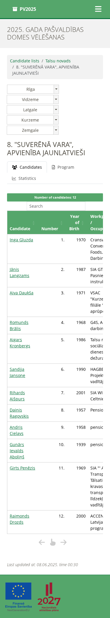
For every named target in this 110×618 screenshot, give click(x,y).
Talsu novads (58, 61)
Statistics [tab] (27, 178)
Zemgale (30, 130)
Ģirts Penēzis (22, 468)
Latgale (30, 109)
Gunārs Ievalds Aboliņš (17, 451)
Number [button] (49, 228)
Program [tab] (65, 167)
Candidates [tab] (31, 167)
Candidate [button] (20, 228)
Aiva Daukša (21, 293)
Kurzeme (30, 120)
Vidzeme (30, 99)
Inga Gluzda (21, 240)
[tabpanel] (55, 369)
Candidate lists (24, 61)
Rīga (30, 89)
